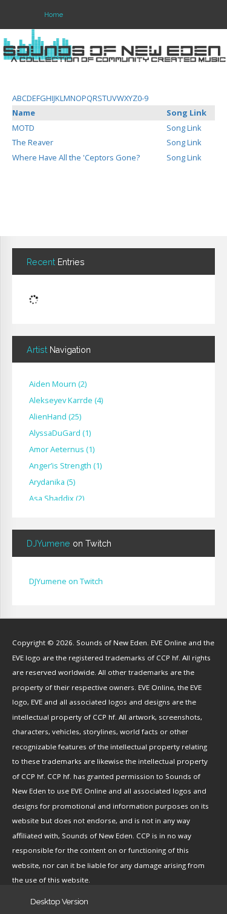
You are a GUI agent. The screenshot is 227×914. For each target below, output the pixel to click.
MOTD (23, 127)
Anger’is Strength (65, 466)
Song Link (186, 112)
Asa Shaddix (56, 499)
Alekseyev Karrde (66, 401)
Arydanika (52, 482)
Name (23, 112)
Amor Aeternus (61, 450)
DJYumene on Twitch (66, 581)
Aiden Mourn (58, 384)
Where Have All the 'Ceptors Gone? (76, 157)
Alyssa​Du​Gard (60, 433)
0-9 (142, 98)
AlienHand (55, 417)
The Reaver (32, 142)
